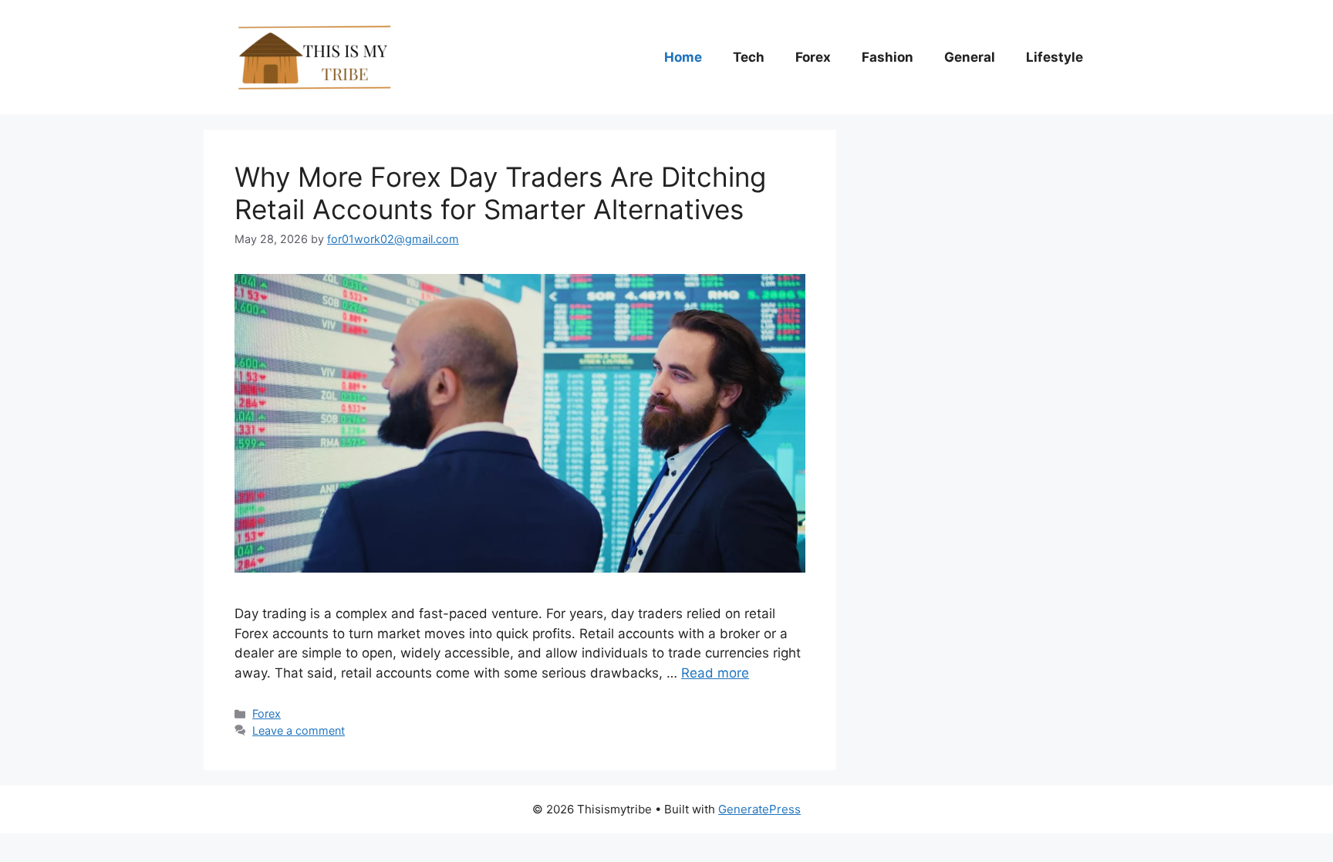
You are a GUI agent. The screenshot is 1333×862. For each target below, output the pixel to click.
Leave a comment (298, 730)
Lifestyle (1054, 57)
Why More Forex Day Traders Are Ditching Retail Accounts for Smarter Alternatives (500, 193)
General (969, 57)
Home (683, 57)
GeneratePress (759, 809)
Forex (813, 57)
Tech (748, 57)
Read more (715, 673)
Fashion (887, 57)
